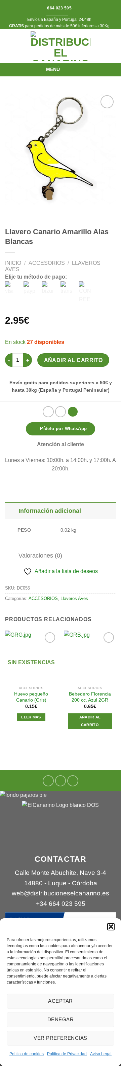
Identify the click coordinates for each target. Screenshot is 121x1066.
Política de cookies (26, 1054)
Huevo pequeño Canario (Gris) (31, 697)
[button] (111, 926)
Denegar (60, 1019)
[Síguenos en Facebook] (48, 780)
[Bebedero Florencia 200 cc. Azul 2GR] (90, 657)
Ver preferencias (60, 1038)
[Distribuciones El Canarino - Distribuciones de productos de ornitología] (60, 46)
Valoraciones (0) (40, 555)
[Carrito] (112, 46)
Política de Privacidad (67, 1054)
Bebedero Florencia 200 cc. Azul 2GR (90, 697)
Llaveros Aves (74, 598)
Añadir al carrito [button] (90, 721)
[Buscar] (7, 46)
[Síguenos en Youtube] (72, 780)
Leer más (31, 717)
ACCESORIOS (47, 263)
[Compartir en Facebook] (60, 411)
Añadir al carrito (73, 360)
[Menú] (67, 70)
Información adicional (49, 510)
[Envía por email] (72, 411)
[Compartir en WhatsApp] (48, 411)
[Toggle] (11, 510)
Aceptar (60, 1001)
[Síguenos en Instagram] (60, 780)
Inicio (13, 263)
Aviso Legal (101, 1054)
